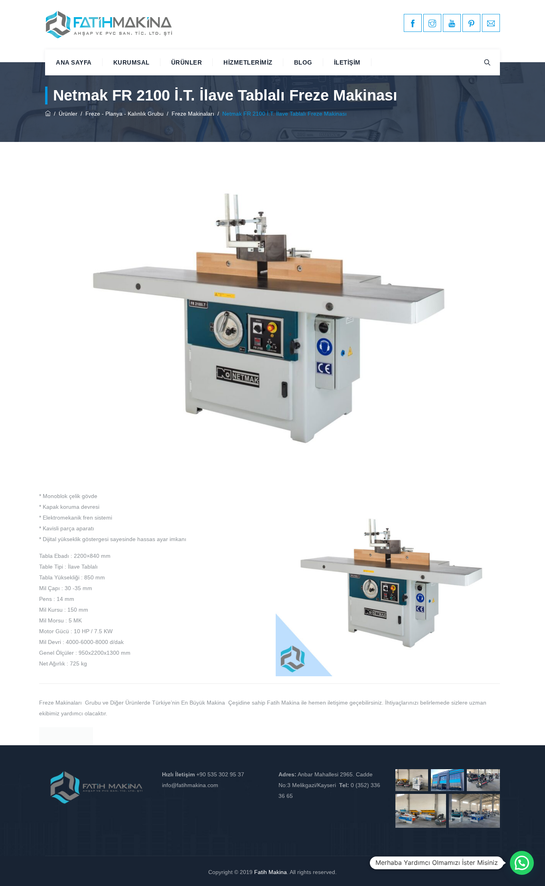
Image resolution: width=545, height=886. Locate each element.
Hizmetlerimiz (247, 62)
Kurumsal (131, 62)
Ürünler (186, 62)
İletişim (347, 62)
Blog (303, 62)
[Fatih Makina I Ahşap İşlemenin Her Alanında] (109, 24)
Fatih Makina (270, 872)
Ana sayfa (74, 62)
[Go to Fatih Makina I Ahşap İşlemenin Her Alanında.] (48, 113)
